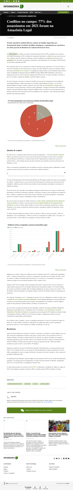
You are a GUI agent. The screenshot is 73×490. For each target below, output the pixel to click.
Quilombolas (27, 383)
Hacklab (67, 483)
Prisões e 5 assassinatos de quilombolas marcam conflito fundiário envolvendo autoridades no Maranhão (36, 434)
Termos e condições (9, 473)
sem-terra (49, 58)
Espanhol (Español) (54, 467)
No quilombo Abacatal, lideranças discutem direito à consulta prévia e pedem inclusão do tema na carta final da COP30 (13, 435)
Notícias (6, 12)
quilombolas (10, 60)
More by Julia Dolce (48, 402)
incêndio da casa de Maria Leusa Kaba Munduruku (22, 299)
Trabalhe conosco (31, 471)
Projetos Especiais (23, 12)
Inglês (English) (53, 469)
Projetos (6, 471)
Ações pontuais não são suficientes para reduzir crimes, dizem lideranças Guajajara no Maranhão (58, 434)
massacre (26, 75)
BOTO (31, 12)
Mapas (13, 12)
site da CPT (32, 367)
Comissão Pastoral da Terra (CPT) (14, 383)
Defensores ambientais (27, 16)
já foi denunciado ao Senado (51, 85)
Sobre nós (37, 12)
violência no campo (44, 383)
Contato (28, 469)
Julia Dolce (11, 37)
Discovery (64, 12)
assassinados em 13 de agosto (20, 71)
